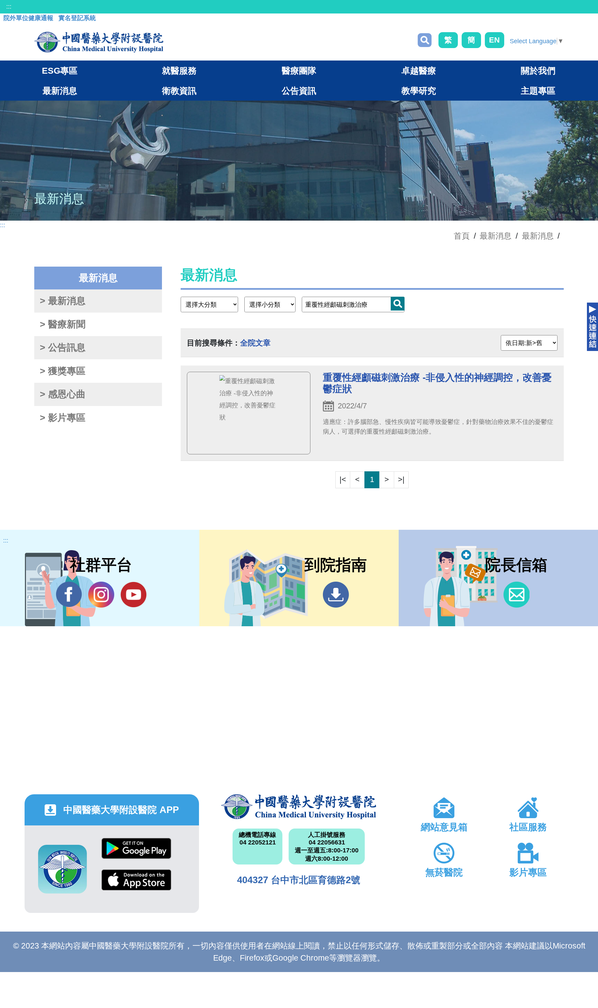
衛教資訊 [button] (179, 90)
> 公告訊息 (62, 347)
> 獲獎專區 (62, 371)
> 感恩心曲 (62, 394)
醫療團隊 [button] (299, 70)
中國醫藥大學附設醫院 (298, 806)
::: (8, 6)
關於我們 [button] (538, 70)
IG (101, 595)
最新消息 (538, 235)
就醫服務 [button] (179, 70)
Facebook (69, 595)
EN (494, 40)
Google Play (136, 853)
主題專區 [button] (538, 90)
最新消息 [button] (60, 90)
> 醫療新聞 (62, 324)
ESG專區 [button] (60, 70)
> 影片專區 (62, 418)
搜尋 (425, 40)
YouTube (133, 595)
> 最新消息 (62, 301)
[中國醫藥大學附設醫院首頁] (98, 42)
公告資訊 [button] (299, 90)
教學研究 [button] (418, 90)
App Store (136, 885)
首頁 (462, 235)
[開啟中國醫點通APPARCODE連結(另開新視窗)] (62, 869)
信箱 (516, 595)
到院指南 (336, 595)
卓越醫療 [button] (418, 70)
